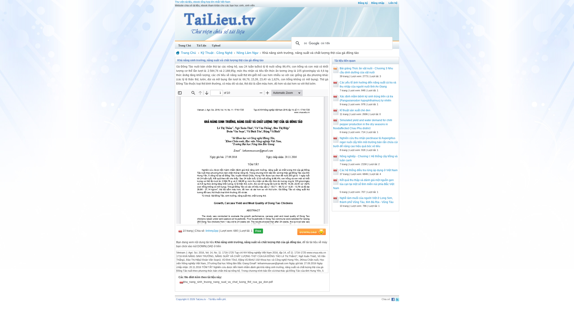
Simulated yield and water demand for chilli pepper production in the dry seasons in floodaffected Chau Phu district (362, 124)
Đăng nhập (377, 3)
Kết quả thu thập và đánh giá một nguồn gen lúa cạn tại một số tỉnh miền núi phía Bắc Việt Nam (363, 184)
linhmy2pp (212, 230)
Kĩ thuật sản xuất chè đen (355, 110)
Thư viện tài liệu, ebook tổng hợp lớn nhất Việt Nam (202, 1)
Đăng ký (363, 3)
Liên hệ (393, 3)
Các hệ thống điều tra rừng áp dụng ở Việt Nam (369, 170)
